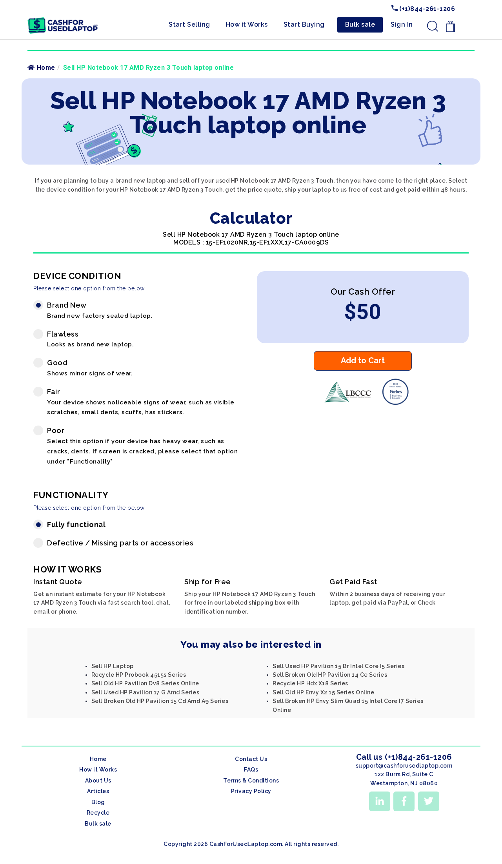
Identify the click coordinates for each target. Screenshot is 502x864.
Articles (98, 791)
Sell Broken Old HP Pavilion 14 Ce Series (330, 675)
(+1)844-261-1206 (426, 9)
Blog (98, 802)
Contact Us (251, 759)
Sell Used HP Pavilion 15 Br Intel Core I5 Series (338, 666)
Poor (142, 445)
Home (46, 67)
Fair (141, 402)
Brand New (100, 310)
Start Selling (189, 24)
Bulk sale (360, 24)
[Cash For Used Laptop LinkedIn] (379, 801)
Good (90, 368)
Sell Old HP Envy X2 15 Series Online (323, 692)
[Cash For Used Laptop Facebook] (404, 801)
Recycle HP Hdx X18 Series (310, 683)
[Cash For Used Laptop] (347, 403)
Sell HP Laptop (112, 666)
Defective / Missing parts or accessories (120, 543)
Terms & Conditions (251, 780)
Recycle (98, 813)
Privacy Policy (251, 791)
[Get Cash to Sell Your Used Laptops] (62, 20)
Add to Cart (363, 360)
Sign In (402, 24)
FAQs (251, 769)
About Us (98, 780)
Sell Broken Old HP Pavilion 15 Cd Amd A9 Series (160, 701)
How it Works (247, 24)
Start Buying (304, 24)
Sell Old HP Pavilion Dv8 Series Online (145, 683)
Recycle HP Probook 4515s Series (138, 675)
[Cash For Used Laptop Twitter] (428, 801)
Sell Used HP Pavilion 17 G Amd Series (145, 692)
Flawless (90, 339)
